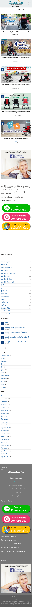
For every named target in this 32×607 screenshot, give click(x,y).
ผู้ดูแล (2, 367)
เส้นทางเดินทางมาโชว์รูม (16, 482)
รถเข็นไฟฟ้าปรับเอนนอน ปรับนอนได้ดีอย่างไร (16, 332)
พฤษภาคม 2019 (5, 445)
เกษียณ (3, 387)
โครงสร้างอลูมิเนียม (5, 308)
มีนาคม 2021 (4, 401)
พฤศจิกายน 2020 (5, 410)
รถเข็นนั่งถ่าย (4, 265)
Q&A (2, 352)
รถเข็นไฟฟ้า (4, 378)
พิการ (2, 373)
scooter (3, 259)
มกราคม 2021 (4, 407)
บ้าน (2, 364)
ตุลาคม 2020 (4, 413)
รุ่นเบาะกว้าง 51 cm (6, 288)
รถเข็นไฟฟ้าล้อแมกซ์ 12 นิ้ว (8, 282)
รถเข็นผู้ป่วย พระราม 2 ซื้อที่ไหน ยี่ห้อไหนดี (15, 342)
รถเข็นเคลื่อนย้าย (5, 375)
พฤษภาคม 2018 (5, 456)
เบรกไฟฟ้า (3, 305)
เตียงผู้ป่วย (3, 299)
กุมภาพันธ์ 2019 (5, 451)
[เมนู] (2, 3)
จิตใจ (2, 358)
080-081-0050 (11, 236)
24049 (6, 322)
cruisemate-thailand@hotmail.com (16, 247)
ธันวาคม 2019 (4, 425)
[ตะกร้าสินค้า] (29, 3)
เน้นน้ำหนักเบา (4, 302)
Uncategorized (5, 355)
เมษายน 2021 (4, 399)
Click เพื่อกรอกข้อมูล (13, 243)
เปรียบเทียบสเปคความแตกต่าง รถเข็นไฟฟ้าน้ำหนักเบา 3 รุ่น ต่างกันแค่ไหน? (16, 112)
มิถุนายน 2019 (4, 442)
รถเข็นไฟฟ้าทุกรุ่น (5, 276)
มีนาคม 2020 (4, 419)
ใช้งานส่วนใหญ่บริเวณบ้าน (7, 314)
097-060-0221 (11, 232)
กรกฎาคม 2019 (5, 439)
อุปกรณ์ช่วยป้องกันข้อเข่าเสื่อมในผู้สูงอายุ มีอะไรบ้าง (17, 337)
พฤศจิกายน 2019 (5, 428)
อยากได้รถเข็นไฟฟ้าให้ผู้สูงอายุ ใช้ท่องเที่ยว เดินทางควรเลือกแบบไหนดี (16, 58)
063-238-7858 (17, 239)
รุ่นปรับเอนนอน (4, 285)
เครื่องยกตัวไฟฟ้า (5, 296)
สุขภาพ (3, 381)
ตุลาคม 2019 (4, 430)
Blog (16, 599)
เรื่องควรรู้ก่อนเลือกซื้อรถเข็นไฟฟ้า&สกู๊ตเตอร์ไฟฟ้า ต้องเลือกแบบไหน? (16, 85)
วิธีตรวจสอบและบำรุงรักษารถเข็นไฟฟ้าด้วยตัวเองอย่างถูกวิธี (16, 32)
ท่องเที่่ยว (3, 361)
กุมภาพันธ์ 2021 (5, 404)
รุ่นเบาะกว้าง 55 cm (6, 291)
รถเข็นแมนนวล (4, 270)
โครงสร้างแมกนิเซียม (6, 311)
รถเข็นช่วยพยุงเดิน (5, 262)
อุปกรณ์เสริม (4, 293)
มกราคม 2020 (4, 422)
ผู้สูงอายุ (3, 370)
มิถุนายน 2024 (4, 396)
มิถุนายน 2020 (4, 416)
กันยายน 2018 (4, 454)
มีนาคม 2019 (4, 448)
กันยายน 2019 (4, 433)
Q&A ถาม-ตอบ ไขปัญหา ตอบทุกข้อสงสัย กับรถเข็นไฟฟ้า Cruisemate (16, 139)
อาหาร (2, 384)
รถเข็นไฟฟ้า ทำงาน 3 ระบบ (8, 273)
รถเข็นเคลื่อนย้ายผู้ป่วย (6, 267)
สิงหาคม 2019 (4, 436)
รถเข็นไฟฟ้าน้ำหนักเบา (6, 279)
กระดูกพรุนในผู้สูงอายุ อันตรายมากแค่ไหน (15, 327)
